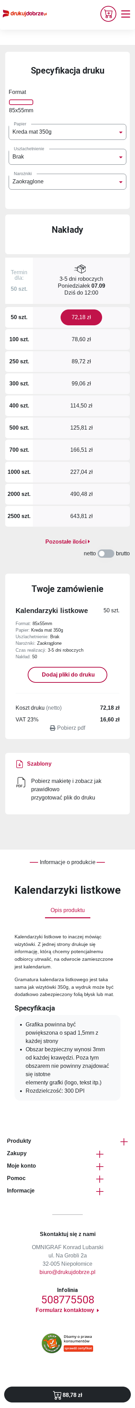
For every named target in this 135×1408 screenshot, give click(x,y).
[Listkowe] (21, 782)
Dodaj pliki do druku (67, 675)
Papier (20, 124)
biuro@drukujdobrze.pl (67, 1272)
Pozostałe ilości (66, 542)
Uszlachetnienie (29, 148)
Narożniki (23, 173)
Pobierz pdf (71, 728)
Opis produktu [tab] (68, 910)
